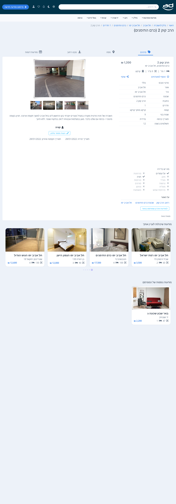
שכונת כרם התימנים (144, 202)
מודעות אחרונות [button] (149, 18)
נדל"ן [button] (135, 18)
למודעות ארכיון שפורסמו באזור (154, 208)
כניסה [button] (80, 18)
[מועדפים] (38, 7)
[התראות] (43, 7)
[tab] (145, 52)
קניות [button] (104, 18)
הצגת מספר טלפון (57, 133)
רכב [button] (125, 18)
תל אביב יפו (126, 202)
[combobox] (109, 7)
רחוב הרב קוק (162, 202)
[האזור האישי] (33, 7)
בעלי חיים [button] (92, 18)
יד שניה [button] (115, 18)
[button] (92, 270)
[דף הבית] (168, 7)
